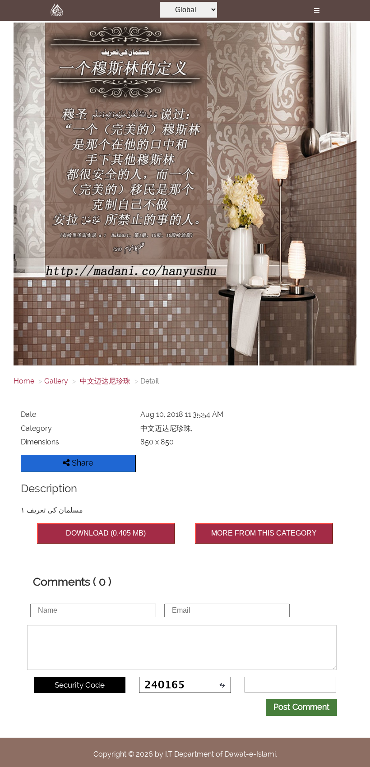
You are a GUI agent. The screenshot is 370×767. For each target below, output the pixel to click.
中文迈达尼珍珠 (104, 381)
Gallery (56, 381)
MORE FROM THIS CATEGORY (264, 533)
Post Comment (301, 707)
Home (24, 381)
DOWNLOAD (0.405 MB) (106, 533)
